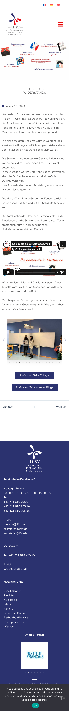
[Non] (63, 698)
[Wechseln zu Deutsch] (51, 4)
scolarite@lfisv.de (14, 524)
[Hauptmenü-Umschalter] (60, 24)
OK (35, 705)
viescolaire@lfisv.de (15, 569)
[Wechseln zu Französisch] (44, 4)
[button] (4, 339)
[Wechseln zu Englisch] (58, 4)
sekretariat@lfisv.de (15, 529)
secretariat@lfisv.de (15, 533)
